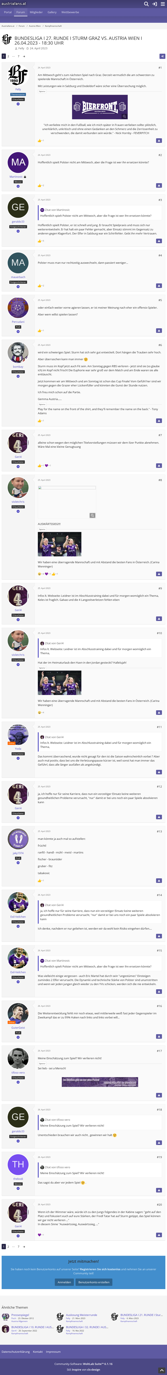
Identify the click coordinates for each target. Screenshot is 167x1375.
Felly (21, 48)
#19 (159, 1157)
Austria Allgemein (19, 1321)
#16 (159, 1006)
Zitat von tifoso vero (57, 1120)
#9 (160, 588)
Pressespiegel (20, 1315)
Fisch (13, 1318)
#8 (160, 480)
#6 (160, 345)
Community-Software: (83, 1364)
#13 (159, 831)
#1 (160, 67)
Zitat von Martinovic (57, 210)
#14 (159, 895)
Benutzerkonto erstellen (93, 1282)
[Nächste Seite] (24, 56)
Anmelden (64, 1282)
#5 (160, 300)
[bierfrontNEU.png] (100, 107)
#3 (160, 200)
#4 (160, 255)
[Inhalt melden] (159, 140)
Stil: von (83, 1369)
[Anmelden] (154, 4)
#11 (159, 727)
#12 (159, 786)
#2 (160, 155)
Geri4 (13, 1330)
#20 (159, 1204)
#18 (159, 1109)
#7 (160, 435)
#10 (159, 633)
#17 (159, 1051)
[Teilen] (162, 56)
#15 (159, 950)
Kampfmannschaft (74, 1321)
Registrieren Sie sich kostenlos (100, 1269)
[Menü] (162, 4)
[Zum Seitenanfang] (161, 1370)
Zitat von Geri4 (54, 643)
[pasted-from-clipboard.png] (67, 502)
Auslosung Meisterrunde (81, 1315)
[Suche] (146, 4)
